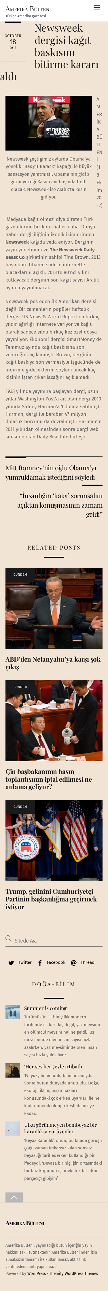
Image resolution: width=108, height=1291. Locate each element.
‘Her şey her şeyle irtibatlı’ (53, 1066)
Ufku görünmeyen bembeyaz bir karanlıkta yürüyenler (60, 1128)
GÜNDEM (20, 575)
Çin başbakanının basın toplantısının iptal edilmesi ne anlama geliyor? (48, 779)
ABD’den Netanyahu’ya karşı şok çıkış (53, 663)
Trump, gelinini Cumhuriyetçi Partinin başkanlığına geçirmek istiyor (51, 899)
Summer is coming (45, 1008)
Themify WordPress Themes (73, 1273)
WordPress (36, 1273)
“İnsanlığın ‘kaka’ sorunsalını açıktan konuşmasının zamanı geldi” (60, 505)
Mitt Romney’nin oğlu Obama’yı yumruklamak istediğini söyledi (50, 472)
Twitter (24, 962)
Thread (86, 962)
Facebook (55, 962)
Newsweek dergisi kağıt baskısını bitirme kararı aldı (49, 52)
